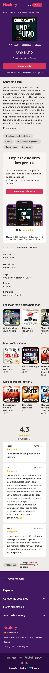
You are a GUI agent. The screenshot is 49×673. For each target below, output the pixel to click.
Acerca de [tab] (8, 247)
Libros (5, 12)
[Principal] (45, 5)
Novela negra (11, 147)
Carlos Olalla (9, 267)
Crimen (13, 12)
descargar (32, 565)
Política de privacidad (25, 638)
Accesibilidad (9, 638)
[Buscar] (24, 5)
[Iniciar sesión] (29, 5)
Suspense (26, 147)
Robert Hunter (24, 277)
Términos (38, 638)
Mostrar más (9, 128)
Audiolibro (8, 295)
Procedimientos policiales (28, 12)
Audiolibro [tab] (22, 247)
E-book (17, 295)
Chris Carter (30, 58)
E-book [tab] (33, 247)
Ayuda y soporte (16, 578)
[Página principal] (12, 5)
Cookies (7, 642)
